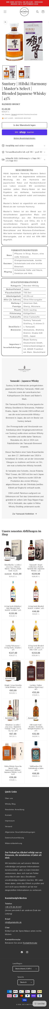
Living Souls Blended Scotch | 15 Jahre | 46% (36, 607)
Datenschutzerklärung (14, 838)
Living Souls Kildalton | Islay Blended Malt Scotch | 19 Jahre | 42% (13, 608)
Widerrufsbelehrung (13, 843)
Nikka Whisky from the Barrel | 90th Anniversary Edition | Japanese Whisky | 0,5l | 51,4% (13, 770)
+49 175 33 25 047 (13, 907)
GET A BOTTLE (27, 1004)
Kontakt (8, 815)
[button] (5, 11)
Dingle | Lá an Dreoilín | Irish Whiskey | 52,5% (13, 686)
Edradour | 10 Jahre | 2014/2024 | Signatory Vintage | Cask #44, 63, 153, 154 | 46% (13, 728)
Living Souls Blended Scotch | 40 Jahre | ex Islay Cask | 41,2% (36, 648)
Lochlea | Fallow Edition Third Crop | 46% (36, 687)
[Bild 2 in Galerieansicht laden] (24, 72)
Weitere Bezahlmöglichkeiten (24, 138)
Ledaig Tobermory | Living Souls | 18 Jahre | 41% (13, 648)
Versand (14, 114)
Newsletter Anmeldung (14, 809)
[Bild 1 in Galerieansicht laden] (9, 72)
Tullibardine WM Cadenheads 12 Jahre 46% (35, 768)
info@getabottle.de (13, 922)
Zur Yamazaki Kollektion (23, 514)
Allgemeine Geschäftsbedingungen (20, 832)
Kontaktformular (30, 943)
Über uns (9, 798)
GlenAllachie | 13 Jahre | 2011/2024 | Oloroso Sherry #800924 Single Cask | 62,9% (13, 568)
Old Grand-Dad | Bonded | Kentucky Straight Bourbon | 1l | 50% (36, 728)
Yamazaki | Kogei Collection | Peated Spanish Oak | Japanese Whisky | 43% (35, 568)
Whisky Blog (10, 804)
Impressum (10, 821)
